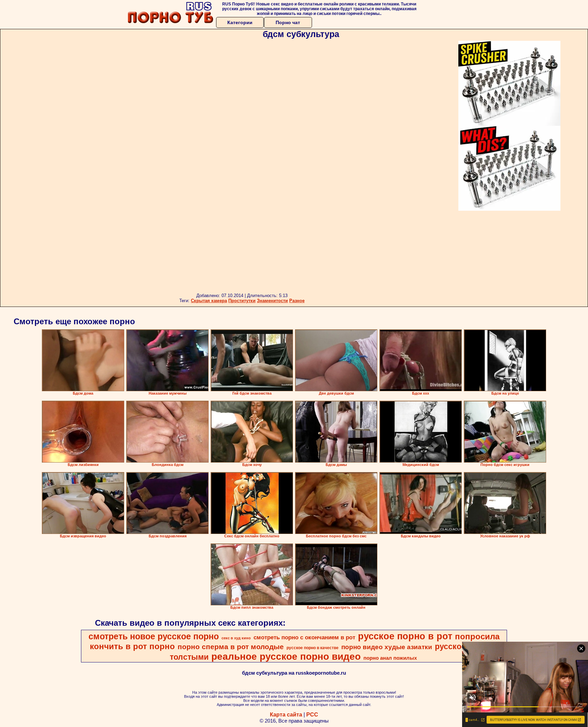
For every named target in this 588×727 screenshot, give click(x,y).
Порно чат (288, 22)
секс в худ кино (236, 638)
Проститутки (242, 300)
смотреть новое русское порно (153, 636)
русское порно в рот (405, 636)
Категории (239, 22)
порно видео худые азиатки (386, 647)
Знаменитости (272, 300)
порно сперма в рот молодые (231, 647)
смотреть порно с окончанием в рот (304, 637)
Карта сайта (286, 714)
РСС (312, 714)
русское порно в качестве (313, 647)
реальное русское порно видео (286, 656)
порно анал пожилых (390, 658)
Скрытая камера (209, 300)
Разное (297, 300)
